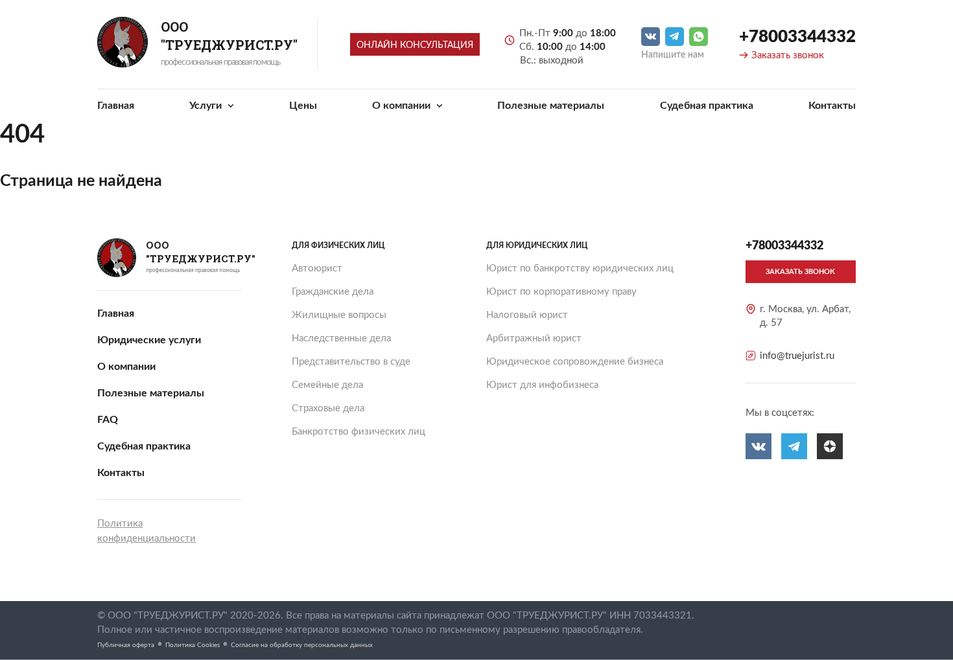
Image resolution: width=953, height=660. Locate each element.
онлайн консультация (415, 45)
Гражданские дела (332, 292)
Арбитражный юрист (534, 338)
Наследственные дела (341, 338)
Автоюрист (317, 268)
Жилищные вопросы (339, 315)
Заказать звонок (787, 55)
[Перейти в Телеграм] (674, 36)
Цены (303, 105)
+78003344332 (797, 36)
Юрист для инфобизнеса (542, 385)
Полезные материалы (550, 105)
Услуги (206, 105)
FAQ (107, 420)
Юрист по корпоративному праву (561, 292)
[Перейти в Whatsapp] (698, 36)
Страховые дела (328, 408)
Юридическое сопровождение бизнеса (574, 362)
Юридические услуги (149, 340)
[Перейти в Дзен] (830, 446)
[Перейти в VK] (650, 36)
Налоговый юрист (527, 315)
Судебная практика (706, 105)
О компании (402, 105)
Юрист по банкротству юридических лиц (580, 268)
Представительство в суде (351, 362)
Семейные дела (327, 385)
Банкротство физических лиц (358, 432)
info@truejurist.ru (797, 356)
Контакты (832, 105)
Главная (115, 105)
